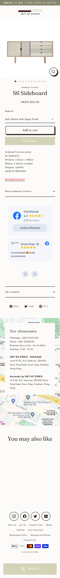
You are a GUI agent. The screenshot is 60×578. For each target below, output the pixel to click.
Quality (49, 524)
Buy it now (30, 141)
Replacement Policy (18, 535)
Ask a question (12, 291)
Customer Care (35, 524)
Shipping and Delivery (40, 535)
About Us (12, 524)
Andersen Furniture (23, 491)
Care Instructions (35, 529)
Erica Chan (28, 244)
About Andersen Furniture (18, 191)
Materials (21, 529)
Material (9, 111)
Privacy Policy (30, 540)
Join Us (23, 524)
